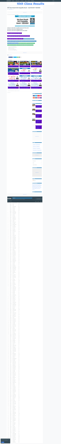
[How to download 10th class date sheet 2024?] (36, 77)
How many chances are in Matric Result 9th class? (25, 73)
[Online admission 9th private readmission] (36, 70)
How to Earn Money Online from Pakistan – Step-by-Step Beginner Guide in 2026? (38, 121)
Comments (34, 180)
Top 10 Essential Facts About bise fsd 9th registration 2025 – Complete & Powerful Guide (13, 73)
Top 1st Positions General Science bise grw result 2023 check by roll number (13, 87)
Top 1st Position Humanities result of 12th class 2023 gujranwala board (36, 87)
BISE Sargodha (38, 148)
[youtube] (38, 95)
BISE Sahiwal (34, 148)
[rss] (41, 198)
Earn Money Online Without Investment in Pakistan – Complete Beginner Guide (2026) (38, 127)
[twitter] (36, 95)
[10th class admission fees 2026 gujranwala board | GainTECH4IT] (24, 63)
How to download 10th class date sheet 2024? (36, 80)
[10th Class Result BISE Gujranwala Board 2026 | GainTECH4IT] (13, 63)
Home (8, 6)
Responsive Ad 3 (25, 52)
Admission (34, 144)
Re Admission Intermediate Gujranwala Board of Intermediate (13, 80)
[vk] (36, 97)
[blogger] (34, 97)
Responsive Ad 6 (37, 172)
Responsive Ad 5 (37, 136)
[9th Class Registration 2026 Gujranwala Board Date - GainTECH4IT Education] (36, 63)
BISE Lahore (34, 146)
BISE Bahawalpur (34, 186)
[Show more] (21, 57)
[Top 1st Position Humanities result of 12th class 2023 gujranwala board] (36, 84)
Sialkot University (37, 188)
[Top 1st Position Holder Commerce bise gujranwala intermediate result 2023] (24, 84)
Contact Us (41, 201)
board (9, 6)
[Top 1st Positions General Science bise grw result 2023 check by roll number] (13, 84)
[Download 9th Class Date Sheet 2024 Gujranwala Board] (24, 77)
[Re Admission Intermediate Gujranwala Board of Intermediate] (13, 77)
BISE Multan (38, 146)
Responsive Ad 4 (25, 194)
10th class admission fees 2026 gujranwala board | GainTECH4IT (24, 66)
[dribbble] (38, 97)
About (38, 201)
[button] (52, 0)
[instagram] (41, 95)
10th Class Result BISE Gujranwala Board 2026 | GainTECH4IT (13, 66)
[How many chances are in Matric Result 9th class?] (24, 70)
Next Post (41, 92)
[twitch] (41, 97)
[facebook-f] (34, 95)
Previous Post (9, 92)
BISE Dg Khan (39, 185)
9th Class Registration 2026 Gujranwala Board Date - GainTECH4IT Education (36, 66)
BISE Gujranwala (38, 144)
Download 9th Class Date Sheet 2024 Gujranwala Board (24, 80)
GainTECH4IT (9, 0)
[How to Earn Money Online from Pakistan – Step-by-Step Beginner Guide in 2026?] (33, 120)
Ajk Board (37, 186)
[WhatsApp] (17, 57)
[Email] (19, 57)
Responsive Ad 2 (25, 12)
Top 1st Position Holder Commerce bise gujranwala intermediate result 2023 (24, 87)
